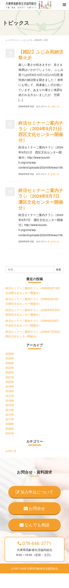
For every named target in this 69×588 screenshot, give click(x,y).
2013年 (10, 410)
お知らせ (55, 106)
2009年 (10, 424)
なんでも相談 (36, 524)
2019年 (10, 386)
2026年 (10, 354)
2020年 (10, 382)
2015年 (10, 405)
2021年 (10, 377)
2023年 (10, 368)
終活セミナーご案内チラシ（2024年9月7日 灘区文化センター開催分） (41, 199)
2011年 (10, 419)
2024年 (38, 39)
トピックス (26, 39)
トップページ (12, 39)
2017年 (10, 396)
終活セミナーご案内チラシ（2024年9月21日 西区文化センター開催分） (42, 131)
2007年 (10, 433)
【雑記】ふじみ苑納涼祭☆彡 (40, 54)
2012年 (10, 414)
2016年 (10, 400)
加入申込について (37, 492)
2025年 (10, 358)
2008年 (10, 429)
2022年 (10, 372)
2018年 (10, 391)
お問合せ (37, 508)
